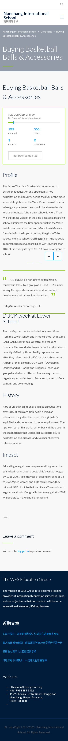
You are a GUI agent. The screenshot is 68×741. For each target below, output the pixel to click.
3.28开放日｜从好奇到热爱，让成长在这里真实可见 (31, 633)
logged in (23, 551)
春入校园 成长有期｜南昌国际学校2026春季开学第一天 (32, 642)
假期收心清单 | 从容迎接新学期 (19, 651)
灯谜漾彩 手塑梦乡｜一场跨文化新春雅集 (25, 660)
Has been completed (25, 155)
